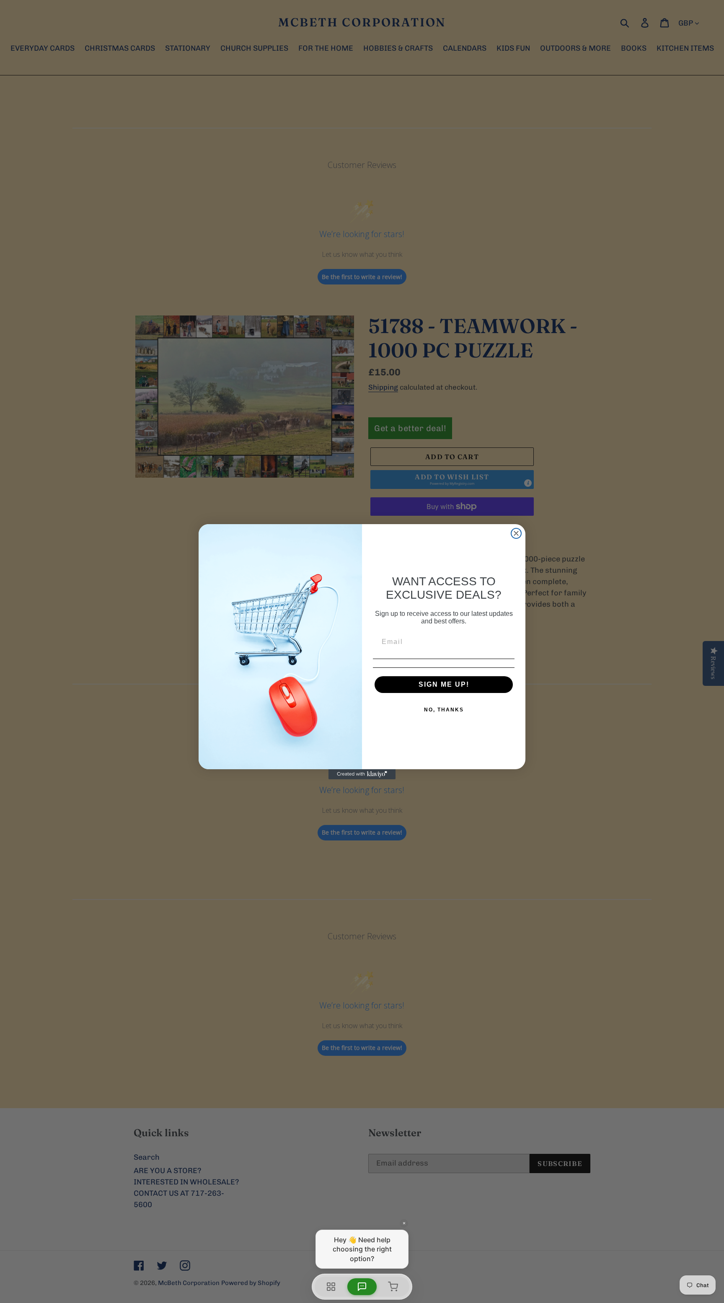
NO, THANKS (444, 710)
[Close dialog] (516, 533)
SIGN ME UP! (444, 684)
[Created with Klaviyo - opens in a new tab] (362, 774)
